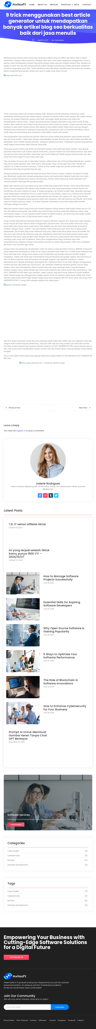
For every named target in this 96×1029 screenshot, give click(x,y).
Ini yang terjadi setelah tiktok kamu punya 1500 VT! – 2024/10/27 (29, 554)
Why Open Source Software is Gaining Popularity (63, 630)
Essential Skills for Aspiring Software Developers (61, 604)
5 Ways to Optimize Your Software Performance (60, 656)
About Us (42, 4)
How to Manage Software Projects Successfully (60, 578)
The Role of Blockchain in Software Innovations (60, 682)
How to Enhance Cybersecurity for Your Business (64, 707)
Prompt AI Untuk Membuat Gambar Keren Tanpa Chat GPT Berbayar (28, 735)
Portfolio (66, 4)
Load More (48, 762)
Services (54, 4)
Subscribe (59, 1007)
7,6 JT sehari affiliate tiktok (27, 524)
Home (31, 4)
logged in (20, 430)
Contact (86, 4)
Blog (76, 4)
